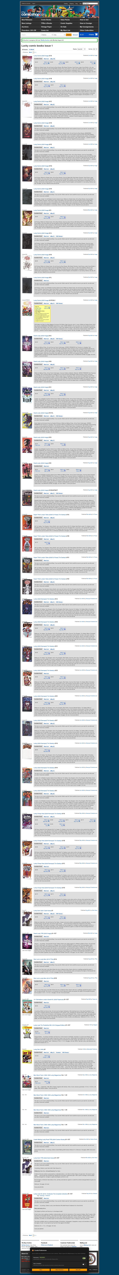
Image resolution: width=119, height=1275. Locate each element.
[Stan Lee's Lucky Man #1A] (27, 967)
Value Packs (65, 20)
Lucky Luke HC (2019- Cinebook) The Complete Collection (50, 1194)
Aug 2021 (88, 910)
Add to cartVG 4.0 (47, 1032)
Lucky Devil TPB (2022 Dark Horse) (44, 1158)
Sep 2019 (89, 1193)
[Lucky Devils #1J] (27, 241)
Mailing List (87, 1245)
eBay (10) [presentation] (52, 81)
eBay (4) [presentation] (52, 169)
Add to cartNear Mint (47, 368)
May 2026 (81, 813)
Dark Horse (94, 910)
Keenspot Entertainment (91, 598)
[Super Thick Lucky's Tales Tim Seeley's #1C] (27, 565)
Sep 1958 (85, 1075)
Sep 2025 (88, 999)
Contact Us (95, 1269)
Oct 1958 (85, 1094)
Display (75, 49)
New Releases (27, 20)
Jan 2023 (82, 598)
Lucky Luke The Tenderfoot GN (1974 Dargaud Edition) (49, 1025)
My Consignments (87, 27)
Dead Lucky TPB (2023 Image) (42, 933)
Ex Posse (95, 514)
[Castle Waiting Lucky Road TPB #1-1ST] (27, 1147)
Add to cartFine (77, 62)
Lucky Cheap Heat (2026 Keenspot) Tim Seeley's (48, 813)
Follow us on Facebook (47, 1245)
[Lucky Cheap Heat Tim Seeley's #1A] (27, 821)
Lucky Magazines (93, 1075)
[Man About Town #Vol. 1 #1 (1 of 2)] (27, 1082)
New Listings (26, 23)
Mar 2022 (88, 1157)
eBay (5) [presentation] (52, 104)
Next (30, 52)
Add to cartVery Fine (46, 62)
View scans (38, 309)
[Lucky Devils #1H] (27, 196)
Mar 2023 (90, 933)
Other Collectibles (87, 30)
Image (95, 55)
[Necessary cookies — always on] (84, 1258)
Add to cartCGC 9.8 (47, 307)
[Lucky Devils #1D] (27, 130)
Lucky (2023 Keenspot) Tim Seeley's (44, 599)
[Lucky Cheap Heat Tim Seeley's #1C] (27, 871)
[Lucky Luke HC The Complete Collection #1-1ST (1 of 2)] (27, 1201)
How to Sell (84, 20)
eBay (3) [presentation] (52, 257)
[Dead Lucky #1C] (27, 395)
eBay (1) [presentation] (52, 147)
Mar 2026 (88, 514)
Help (81, 3)
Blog (77, 3)
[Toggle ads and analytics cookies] (84, 1264)
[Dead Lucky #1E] (27, 471)
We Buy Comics (26, 1245)
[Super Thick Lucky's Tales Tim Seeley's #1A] (27, 522)
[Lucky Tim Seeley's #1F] (27, 728)
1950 (84, 1049)
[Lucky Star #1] (27, 1056)
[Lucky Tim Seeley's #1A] (27, 606)
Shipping (72, 3)
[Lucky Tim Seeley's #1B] (27, 629)
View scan (37, 445)
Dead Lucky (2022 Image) (41, 336)
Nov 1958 (85, 1109)
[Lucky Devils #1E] (27, 152)
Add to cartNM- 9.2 (47, 470)
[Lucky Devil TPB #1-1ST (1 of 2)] (27, 1165)
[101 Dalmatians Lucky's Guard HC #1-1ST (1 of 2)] (27, 1006)
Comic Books (46, 20)
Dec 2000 (86, 1139)
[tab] (38, 58)
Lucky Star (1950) (39, 1049)
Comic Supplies (66, 23)
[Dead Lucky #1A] (27, 343)
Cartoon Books (93, 1139)
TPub (96, 959)
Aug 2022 (90, 335)
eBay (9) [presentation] (52, 338)
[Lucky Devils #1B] (27, 86)
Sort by (90, 49)
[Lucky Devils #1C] (27, 109)
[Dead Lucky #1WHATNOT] (27, 498)
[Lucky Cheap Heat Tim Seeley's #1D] (27, 895)
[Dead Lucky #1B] (27, 369)
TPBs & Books (46, 23)
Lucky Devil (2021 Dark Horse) (42, 910)
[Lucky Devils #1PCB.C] (27, 308)
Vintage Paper (46, 27)
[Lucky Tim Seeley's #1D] (27, 678)
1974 (90, 1025)
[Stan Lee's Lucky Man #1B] (27, 986)
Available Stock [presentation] (38, 58)
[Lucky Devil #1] (27, 918)
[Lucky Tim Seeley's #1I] (27, 798)
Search (68, 34)
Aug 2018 (90, 959)
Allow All (78, 1269)
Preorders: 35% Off (29, 30)
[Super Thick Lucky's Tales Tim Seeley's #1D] (27, 586)
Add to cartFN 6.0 (78, 470)
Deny (41, 1269)
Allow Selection (60, 1269)
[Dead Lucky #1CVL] (27, 420)
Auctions (25, 27)
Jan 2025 (90, 55)
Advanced (75, 34)
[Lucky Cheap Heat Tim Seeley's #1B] (27, 848)
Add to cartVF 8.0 (62, 470)
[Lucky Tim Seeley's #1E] (27, 704)
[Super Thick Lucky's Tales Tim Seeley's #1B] (27, 543)
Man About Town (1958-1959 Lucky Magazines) (47, 1075)
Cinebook (95, 1193)
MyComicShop (33, 13)
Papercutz (94, 999)
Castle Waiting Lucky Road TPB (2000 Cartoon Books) (49, 1139)
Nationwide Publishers (92, 1049)
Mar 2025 (90, 210)
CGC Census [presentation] (59, 236)
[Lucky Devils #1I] (27, 218)
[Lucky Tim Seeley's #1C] (27, 654)
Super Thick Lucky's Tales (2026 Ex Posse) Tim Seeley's (50, 515)
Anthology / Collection (45, 1195)
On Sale (63, 27)
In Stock (31, 49)
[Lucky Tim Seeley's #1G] (27, 751)
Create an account (26, 3)
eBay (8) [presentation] (52, 126)
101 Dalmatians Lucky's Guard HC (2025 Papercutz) (49, 999)
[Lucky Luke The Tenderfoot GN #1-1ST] (27, 1032)
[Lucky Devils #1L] (27, 285)
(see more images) (26, 950)
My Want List (65, 30)
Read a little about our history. (29, 1261)
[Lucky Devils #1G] (27, 173)
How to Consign (86, 23)
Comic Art (45, 30)
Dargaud (95, 1025)
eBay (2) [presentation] (52, 390)
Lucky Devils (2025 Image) (41, 56)
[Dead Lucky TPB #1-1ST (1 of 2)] (27, 941)
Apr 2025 (90, 165)
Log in (33, 3)
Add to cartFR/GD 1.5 (46, 1056)
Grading (66, 3)
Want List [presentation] (46, 58)
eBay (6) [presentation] (52, 364)
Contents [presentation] (58, 1052)
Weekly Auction (45, 40)
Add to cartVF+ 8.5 (47, 444)
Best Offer (38, 308)
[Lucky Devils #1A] (27, 63)
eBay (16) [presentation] (52, 58)
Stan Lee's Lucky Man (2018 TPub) (44, 959)
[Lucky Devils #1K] (27, 262)
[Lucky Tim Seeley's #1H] (27, 775)
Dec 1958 (85, 1124)
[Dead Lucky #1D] (27, 445)
